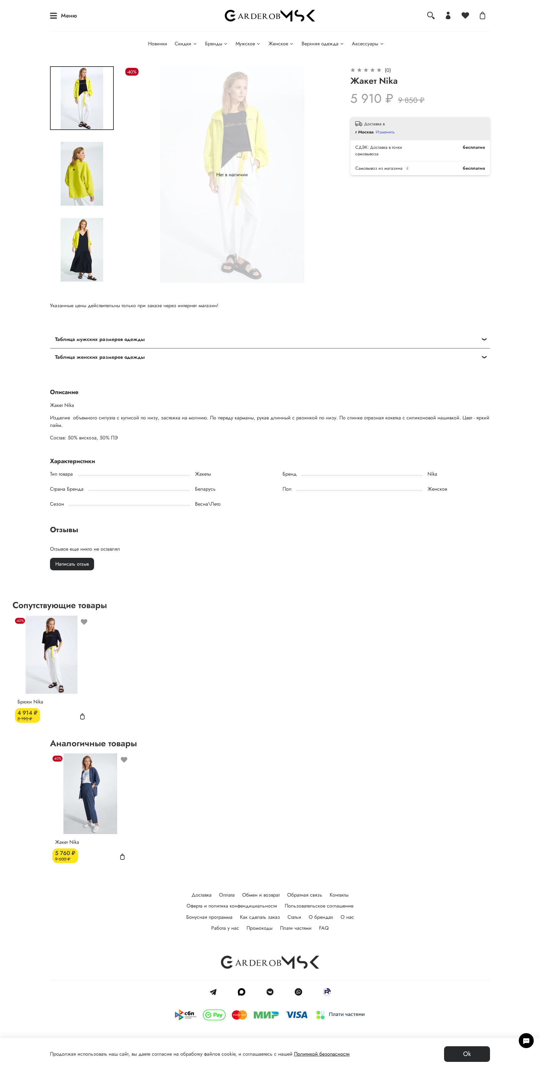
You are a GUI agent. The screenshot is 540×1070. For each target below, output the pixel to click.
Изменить (385, 132)
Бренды (213, 43)
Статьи (294, 917)
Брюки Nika (30, 701)
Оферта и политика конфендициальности (232, 905)
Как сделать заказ (260, 917)
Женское (278, 43)
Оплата (227, 894)
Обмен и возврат (261, 894)
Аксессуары (365, 43)
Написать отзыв (72, 564)
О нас (347, 917)
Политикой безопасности (322, 1054)
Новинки (157, 43)
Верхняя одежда (320, 43)
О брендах (321, 917)
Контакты (339, 894)
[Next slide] (81, 274)
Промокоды (259, 928)
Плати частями (296, 928)
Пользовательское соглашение (319, 905)
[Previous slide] (136, 174)
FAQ (324, 928)
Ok (467, 1053)
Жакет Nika (67, 842)
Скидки (183, 43)
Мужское (245, 43)
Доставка (202, 894)
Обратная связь (304, 894)
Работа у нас (225, 928)
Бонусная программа (209, 917)
